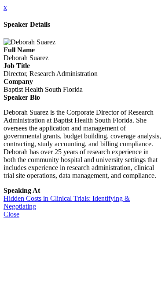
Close (11, 214)
